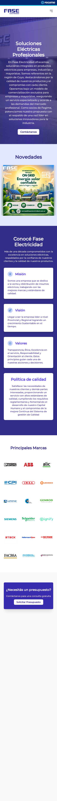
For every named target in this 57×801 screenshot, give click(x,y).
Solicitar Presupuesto (28, 602)
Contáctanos (28, 131)
